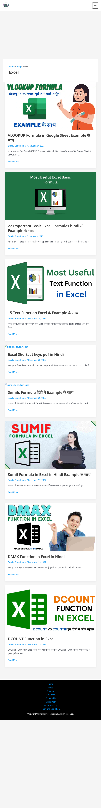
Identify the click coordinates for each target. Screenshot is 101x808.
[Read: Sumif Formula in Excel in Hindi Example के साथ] (50, 445)
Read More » (13, 161)
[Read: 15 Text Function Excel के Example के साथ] (50, 283)
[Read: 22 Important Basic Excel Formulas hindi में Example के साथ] (50, 196)
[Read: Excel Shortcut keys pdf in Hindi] (16, 347)
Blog (19, 66)
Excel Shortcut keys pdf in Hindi (36, 354)
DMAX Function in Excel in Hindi (36, 556)
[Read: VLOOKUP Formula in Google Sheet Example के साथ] (50, 105)
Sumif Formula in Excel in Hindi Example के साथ (49, 474)
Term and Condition (50, 709)
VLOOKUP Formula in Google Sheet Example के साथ (49, 137)
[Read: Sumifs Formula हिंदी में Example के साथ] (17, 384)
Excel (10, 146)
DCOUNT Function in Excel (31, 638)
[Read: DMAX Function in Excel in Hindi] (50, 527)
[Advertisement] (50, 30)
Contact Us (51, 698)
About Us (50, 694)
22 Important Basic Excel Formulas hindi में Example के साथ (45, 228)
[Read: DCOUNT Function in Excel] (50, 609)
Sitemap (50, 691)
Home (11, 66)
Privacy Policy (50, 705)
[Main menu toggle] (95, 5)
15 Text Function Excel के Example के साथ (43, 312)
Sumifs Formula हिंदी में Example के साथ (40, 392)
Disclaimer (50, 702)
